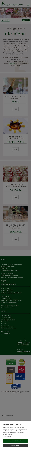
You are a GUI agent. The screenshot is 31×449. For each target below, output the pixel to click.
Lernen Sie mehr (7, 436)
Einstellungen (15, 445)
